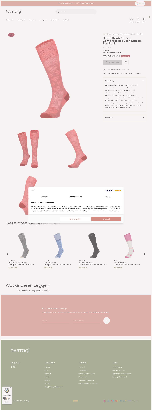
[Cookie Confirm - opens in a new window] (113, 190)
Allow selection (75, 219)
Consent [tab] (44, 196)
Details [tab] (108, 196)
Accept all (106, 219)
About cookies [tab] (76, 196)
